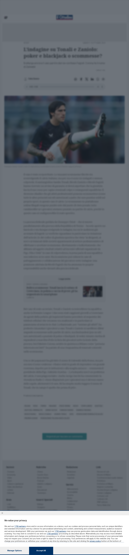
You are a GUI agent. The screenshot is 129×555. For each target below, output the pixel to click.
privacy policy (95, 541)
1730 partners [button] (20, 526)
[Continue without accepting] (2, 513)
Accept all (41, 550)
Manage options (14, 550)
